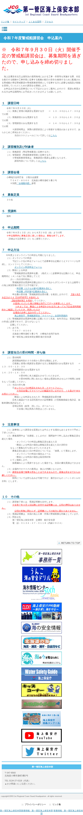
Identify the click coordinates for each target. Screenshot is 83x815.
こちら (54, 135)
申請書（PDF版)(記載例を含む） (32, 291)
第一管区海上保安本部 (41, 9)
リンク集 (5, 21)
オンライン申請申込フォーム (28, 267)
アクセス (49, 21)
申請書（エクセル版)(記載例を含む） (34, 288)
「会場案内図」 (24, 183)
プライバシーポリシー (35, 804)
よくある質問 (35, 21)
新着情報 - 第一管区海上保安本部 (37, 810)
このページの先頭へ (69, 543)
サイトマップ (19, 21)
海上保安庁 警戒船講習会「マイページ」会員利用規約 (41, 315)
